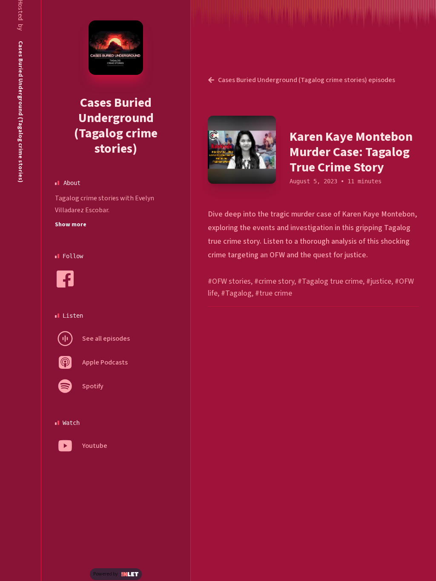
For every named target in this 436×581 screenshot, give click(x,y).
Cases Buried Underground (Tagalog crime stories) (116, 126)
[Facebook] (65, 279)
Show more (70, 224)
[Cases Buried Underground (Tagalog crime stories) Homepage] (116, 47)
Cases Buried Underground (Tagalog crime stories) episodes (306, 80)
